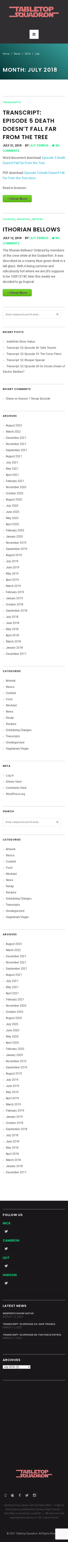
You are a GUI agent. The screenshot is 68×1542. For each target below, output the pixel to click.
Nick (7, 1223)
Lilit (6, 1257)
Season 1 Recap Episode (34, 398)
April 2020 (12, 524)
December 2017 (16, 654)
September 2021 (16, 450)
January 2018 (14, 647)
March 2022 (13, 431)
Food (9, 699)
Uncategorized (15, 742)
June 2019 (12, 567)
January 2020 (14, 536)
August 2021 (14, 456)
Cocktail (9, 219)
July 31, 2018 (12, 145)
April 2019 (12, 579)
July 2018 (12, 617)
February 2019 (15, 592)
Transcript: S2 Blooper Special (26, 360)
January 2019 (14, 598)
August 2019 (14, 555)
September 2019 (16, 549)
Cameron (11, 1240)
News (9, 711)
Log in (10, 775)
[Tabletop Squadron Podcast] (34, 11)
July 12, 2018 (12, 238)
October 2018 (14, 604)
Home (6, 53)
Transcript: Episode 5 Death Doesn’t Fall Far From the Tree (30, 124)
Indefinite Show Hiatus (21, 341)
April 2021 (12, 475)
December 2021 (16, 438)
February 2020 (15, 530)
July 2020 (12, 505)
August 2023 (14, 425)
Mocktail (23, 219)
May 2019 (12, 573)
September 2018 (16, 610)
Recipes (37, 219)
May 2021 (12, 468)
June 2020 (12, 512)
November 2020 (16, 487)
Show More (18, 198)
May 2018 (12, 629)
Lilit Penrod (38, 145)
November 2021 (16, 444)
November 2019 (16, 542)
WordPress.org (15, 794)
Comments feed (16, 788)
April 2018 (12, 635)
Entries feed (13, 781)
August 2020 (14, 499)
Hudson (10, 1275)
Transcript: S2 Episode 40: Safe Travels (31, 347)
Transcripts (12, 102)
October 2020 (14, 493)
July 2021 (12, 462)
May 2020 (12, 518)
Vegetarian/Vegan (17, 748)
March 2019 (13, 586)
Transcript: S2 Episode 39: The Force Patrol (34, 354)
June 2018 (12, 623)
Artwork (11, 680)
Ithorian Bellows (32, 229)
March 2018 (13, 641)
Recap (10, 717)
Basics (10, 687)
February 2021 (15, 481)
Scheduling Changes (19, 730)
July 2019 (12, 561)
